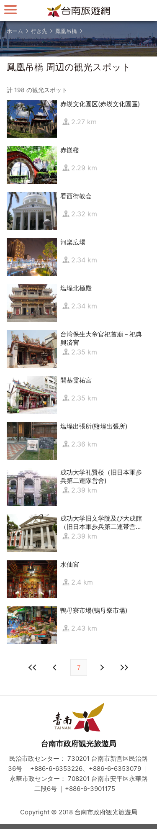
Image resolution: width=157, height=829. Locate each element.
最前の (33, 667)
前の (101, 667)
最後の (124, 667)
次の (55, 667)
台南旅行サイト (78, 10)
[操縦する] (10, 9)
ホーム (15, 31)
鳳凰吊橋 (66, 31)
